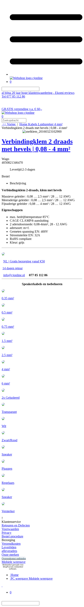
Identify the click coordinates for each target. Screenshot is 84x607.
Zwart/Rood (9, 440)
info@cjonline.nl (14, 275)
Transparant (9, 412)
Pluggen (7, 468)
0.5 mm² (7, 312)
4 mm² (6, 369)
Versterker (8, 511)
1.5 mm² (7, 341)
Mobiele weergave (13, 562)
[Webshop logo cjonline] (26, 78)
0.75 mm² (8, 326)
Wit (4, 426)
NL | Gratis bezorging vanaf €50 (24, 261)
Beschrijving (18, 183)
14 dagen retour (12, 268)
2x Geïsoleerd (11, 397)
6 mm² (6, 383)
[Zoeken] (41, 89)
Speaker (7, 454)
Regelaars (8, 483)
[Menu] (46, 74)
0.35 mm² (8, 298)
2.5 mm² (7, 355)
